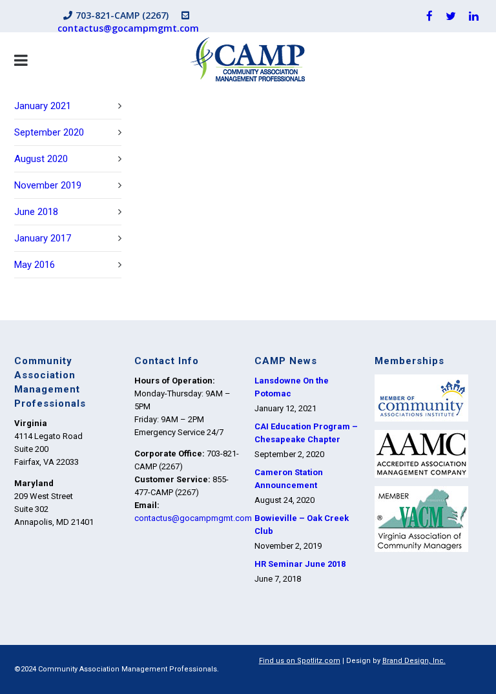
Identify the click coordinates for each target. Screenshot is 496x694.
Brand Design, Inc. (414, 661)
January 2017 (42, 238)
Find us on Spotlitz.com (299, 661)
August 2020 (41, 159)
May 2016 (34, 264)
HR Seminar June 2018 (300, 564)
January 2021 (42, 106)
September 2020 (49, 132)
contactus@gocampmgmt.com (128, 28)
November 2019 (47, 185)
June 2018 (36, 212)
